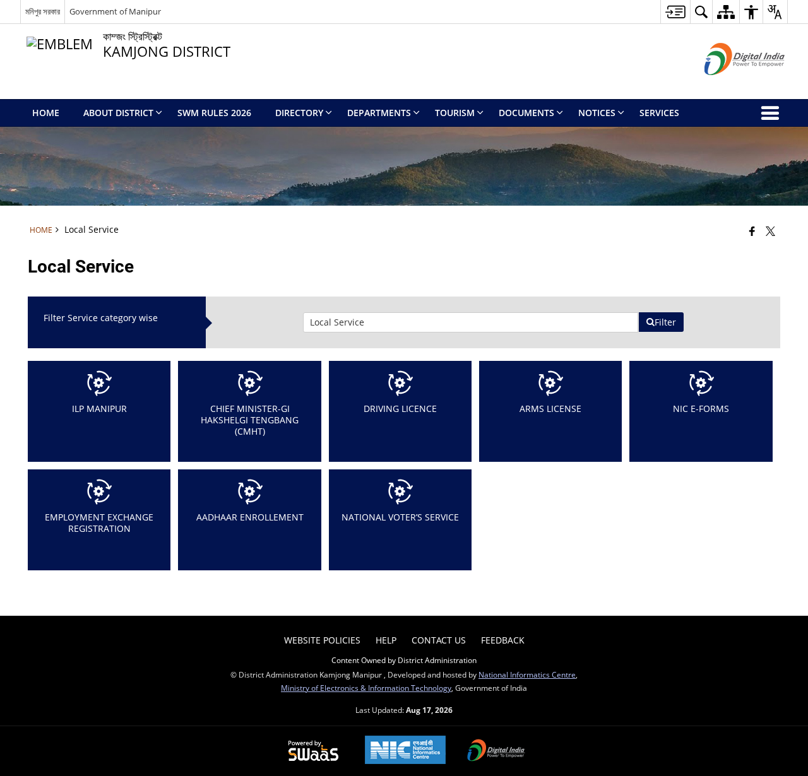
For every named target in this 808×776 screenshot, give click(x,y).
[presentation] (470, 322)
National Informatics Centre (527, 674)
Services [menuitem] (659, 113)
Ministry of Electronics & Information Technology (366, 688)
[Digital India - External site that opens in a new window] (729, 85)
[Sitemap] (725, 11)
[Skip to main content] (675, 11)
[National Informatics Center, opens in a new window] (405, 751)
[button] (701, 11)
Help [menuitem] (386, 640)
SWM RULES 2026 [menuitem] (214, 113)
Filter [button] (665, 322)
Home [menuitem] (45, 113)
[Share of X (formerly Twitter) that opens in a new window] (770, 231)
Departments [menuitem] (379, 113)
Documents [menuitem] (526, 113)
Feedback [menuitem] (503, 640)
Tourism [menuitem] (455, 113)
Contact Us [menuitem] (439, 640)
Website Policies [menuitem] (322, 640)
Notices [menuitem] (596, 113)
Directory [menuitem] (299, 113)
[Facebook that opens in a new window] (752, 231)
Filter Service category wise (101, 318)
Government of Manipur (115, 11)
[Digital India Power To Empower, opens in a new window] (496, 751)
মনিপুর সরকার (42, 11)
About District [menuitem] (118, 113)
